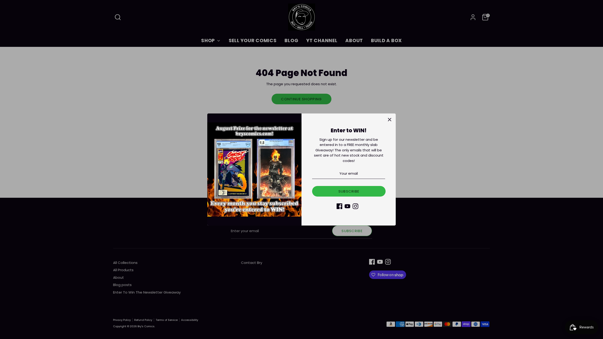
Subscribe (348, 191)
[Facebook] (339, 206)
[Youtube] (347, 206)
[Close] (389, 119)
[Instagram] (355, 206)
